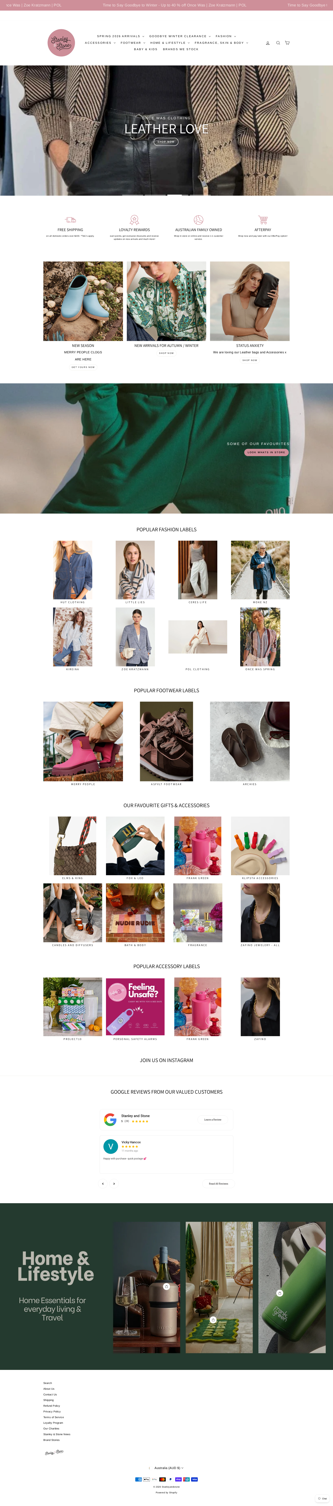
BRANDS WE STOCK (181, 49)
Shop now (166, 353)
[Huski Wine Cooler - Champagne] (166, 1286)
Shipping (48, 1400)
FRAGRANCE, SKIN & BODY (220, 42)
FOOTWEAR (132, 42)
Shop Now (249, 360)
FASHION (224, 36)
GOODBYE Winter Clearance (178, 36)
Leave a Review (212, 1119)
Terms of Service (53, 1417)
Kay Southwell (131, 1141)
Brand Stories (51, 1439)
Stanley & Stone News (56, 1434)
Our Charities (51, 1428)
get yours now (83, 367)
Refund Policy (51, 1405)
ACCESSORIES (99, 42)
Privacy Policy (52, 1411)
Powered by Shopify (166, 1492)
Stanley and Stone (135, 1116)
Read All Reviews (218, 1183)
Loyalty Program (53, 1422)
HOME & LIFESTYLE (168, 42)
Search (47, 1383)
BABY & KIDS (146, 49)
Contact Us (50, 1394)
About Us (49, 1388)
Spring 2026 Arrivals (119, 36)
